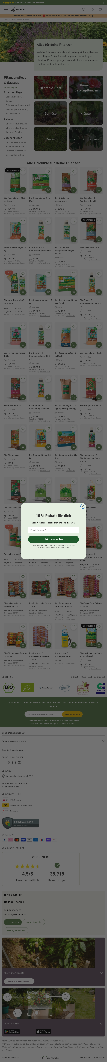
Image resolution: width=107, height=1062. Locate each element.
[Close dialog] (83, 506)
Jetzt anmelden (53, 539)
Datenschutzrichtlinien (50, 545)
